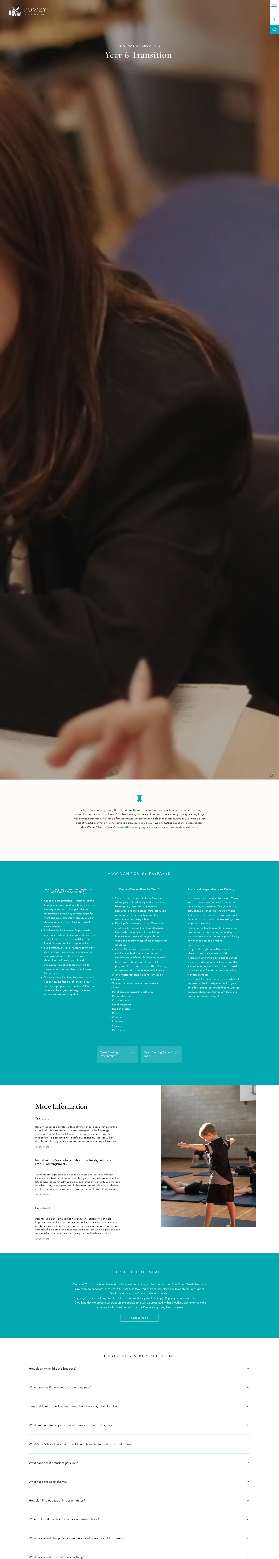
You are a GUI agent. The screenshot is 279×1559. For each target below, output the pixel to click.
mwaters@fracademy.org (130, 827)
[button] (274, 5)
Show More (42, 1146)
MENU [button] (274, 15)
